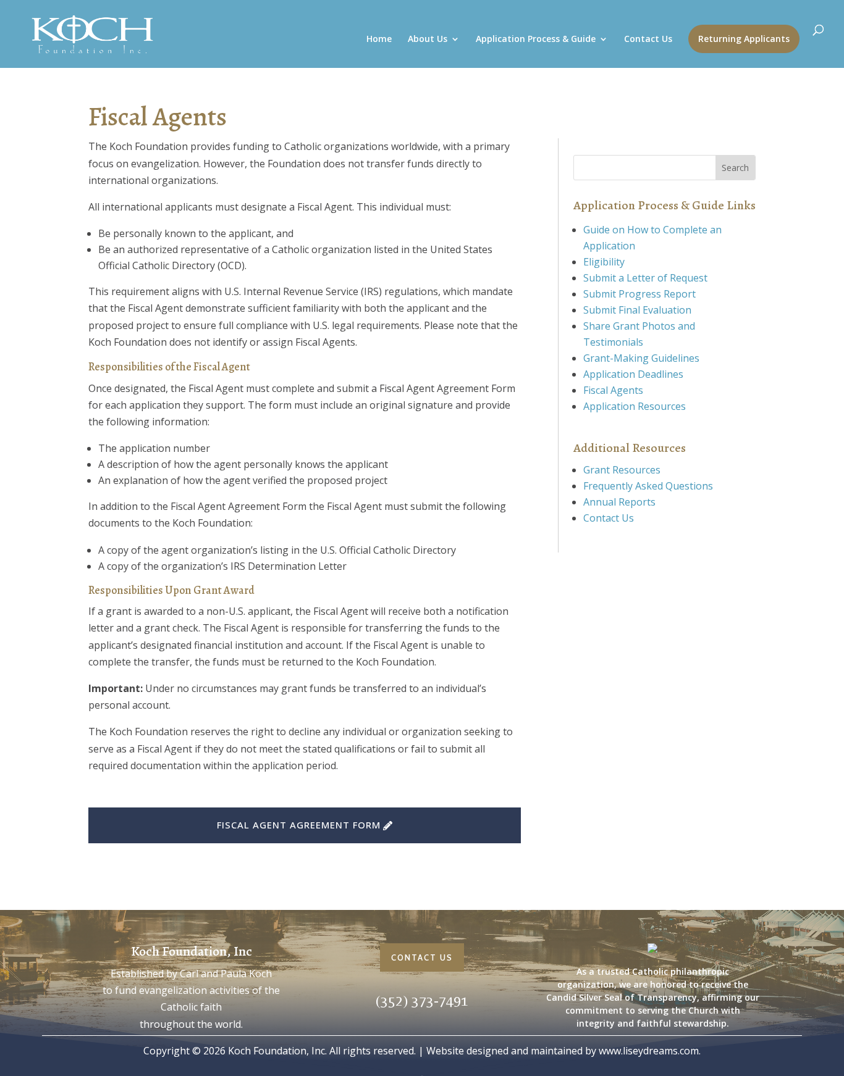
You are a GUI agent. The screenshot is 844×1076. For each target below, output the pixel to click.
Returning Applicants (744, 38)
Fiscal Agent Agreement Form (299, 825)
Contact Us (648, 39)
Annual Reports (619, 502)
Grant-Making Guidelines (641, 358)
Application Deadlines (633, 374)
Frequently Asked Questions (648, 486)
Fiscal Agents (613, 390)
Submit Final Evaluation (637, 310)
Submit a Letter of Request (645, 278)
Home (379, 39)
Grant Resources (621, 470)
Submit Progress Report (639, 294)
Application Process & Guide (536, 39)
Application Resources (634, 406)
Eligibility (604, 262)
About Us (427, 39)
